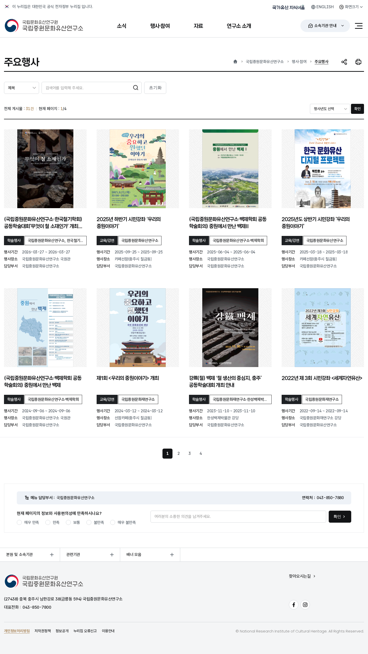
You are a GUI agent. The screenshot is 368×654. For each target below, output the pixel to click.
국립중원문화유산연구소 (265, 61)
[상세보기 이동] (45, 168)
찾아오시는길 (300, 576)
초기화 (155, 87)
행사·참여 (299, 61)
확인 (357, 109)
